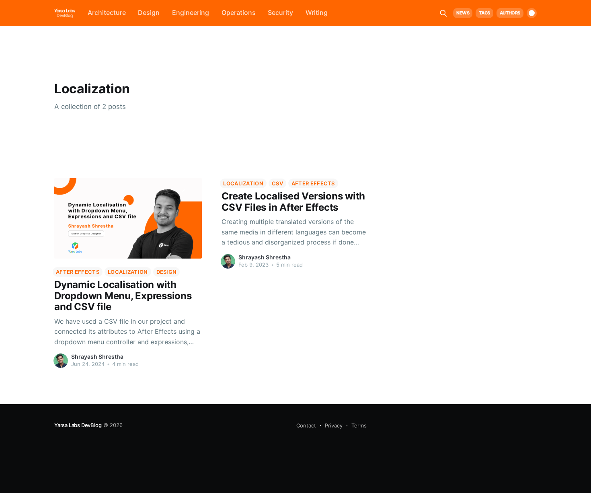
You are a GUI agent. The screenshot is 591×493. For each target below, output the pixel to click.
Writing (317, 12)
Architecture (107, 12)
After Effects (77, 272)
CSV (277, 183)
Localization (128, 272)
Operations (239, 12)
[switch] (532, 13)
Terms (359, 425)
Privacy (334, 425)
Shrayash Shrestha (97, 356)
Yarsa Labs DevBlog (78, 425)
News (462, 13)
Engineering (190, 12)
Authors (510, 13)
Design (149, 12)
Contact (306, 425)
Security (280, 12)
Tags (484, 13)
